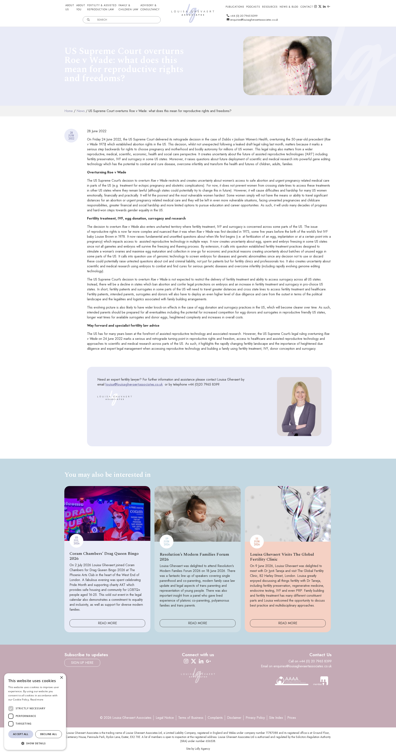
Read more (37, 699)
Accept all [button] (20, 734)
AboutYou (80, 7)
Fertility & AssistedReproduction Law (102, 7)
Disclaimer (234, 717)
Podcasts (253, 7)
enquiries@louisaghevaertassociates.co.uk (253, 20)
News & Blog (289, 7)
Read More (107, 623)
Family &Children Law (128, 7)
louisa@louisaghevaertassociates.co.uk (134, 384)
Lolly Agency (202, 749)
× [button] (61, 677)
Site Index (276, 717)
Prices (291, 717)
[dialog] (35, 711)
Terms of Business (190, 717)
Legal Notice (165, 717)
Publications (235, 7)
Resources (270, 7)
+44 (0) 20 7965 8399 (243, 16)
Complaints (215, 717)
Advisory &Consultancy (150, 7)
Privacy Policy (255, 717)
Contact (307, 7)
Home (68, 111)
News (81, 111)
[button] (35, 743)
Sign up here (82, 662)
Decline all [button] (48, 734)
